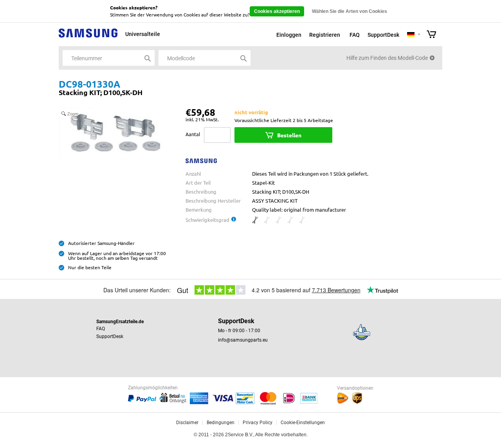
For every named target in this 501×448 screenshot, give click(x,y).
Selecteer (419, 35)
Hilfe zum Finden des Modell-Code (387, 58)
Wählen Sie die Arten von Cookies (349, 11)
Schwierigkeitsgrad (207, 219)
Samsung (88, 37)
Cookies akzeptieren (277, 11)
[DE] (410, 35)
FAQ (355, 35)
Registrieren (324, 35)
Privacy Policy (257, 422)
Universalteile (142, 34)
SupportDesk (383, 35)
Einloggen (288, 35)
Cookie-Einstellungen (303, 422)
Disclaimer (187, 422)
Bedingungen (220, 422)
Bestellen (289, 135)
